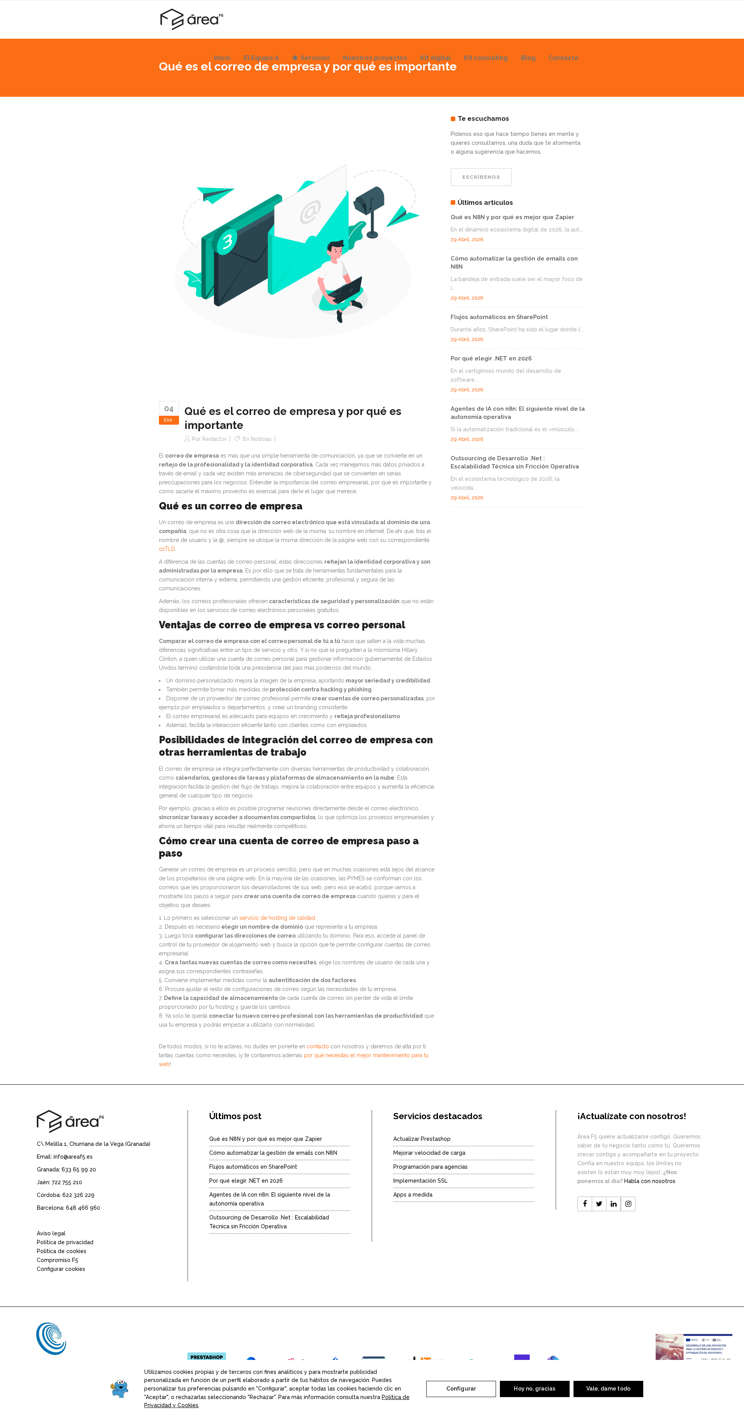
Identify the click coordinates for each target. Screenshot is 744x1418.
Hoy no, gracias (534, 1388)
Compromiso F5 (57, 1260)
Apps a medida (412, 1195)
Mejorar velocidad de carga (429, 1153)
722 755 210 (67, 1182)
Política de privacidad (65, 1242)
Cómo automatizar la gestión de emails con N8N (273, 1153)
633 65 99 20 (79, 1169)
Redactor (214, 439)
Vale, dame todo (608, 1388)
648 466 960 (83, 1208)
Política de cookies (61, 1251)
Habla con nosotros (649, 1181)
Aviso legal (51, 1233)
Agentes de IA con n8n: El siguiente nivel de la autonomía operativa (269, 1199)
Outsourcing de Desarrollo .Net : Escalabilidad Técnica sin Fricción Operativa (269, 1221)
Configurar (461, 1388)
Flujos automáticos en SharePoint (499, 317)
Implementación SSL (420, 1181)
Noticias (261, 439)
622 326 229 (78, 1195)
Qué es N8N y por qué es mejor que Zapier (512, 217)
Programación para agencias (430, 1167)
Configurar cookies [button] (61, 1269)
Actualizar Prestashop (422, 1139)
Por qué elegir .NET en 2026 (491, 358)
